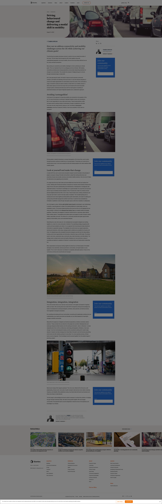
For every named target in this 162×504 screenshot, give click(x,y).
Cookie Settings (120, 501)
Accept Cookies (129, 501)
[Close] (160, 501)
